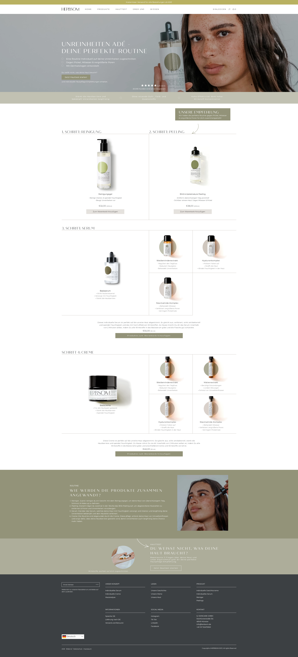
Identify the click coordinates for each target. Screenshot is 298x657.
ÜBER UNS (138, 9)
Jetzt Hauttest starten (76, 77)
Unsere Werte (156, 594)
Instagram (155, 616)
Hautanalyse (110, 597)
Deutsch (71, 636)
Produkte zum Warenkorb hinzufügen (149, 336)
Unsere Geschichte (158, 590)
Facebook (155, 626)
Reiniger (199, 597)
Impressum (87, 649)
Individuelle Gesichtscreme (207, 590)
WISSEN (154, 9)
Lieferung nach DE (112, 619)
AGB (63, 649)
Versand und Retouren (114, 623)
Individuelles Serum (113, 590)
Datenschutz (77, 649)
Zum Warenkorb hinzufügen (105, 211)
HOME (88, 9)
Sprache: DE (110, 616)
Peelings (199, 600)
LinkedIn (154, 623)
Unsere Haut (156, 597)
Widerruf (69, 649)
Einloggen (219, 9)
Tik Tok (154, 619)
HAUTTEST (121, 9)
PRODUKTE (103, 9)
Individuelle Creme (113, 594)
